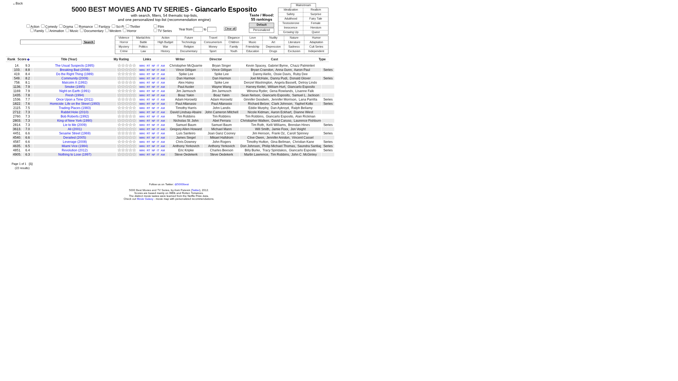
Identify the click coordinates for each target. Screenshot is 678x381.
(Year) (72, 59)
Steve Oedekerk (186, 154)
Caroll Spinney (298, 133)
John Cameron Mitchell (221, 112)
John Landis (221, 108)
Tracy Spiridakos (274, 150)
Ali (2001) (75, 129)
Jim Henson (260, 133)
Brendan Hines (299, 125)
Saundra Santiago (310, 146)
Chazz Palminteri (302, 65)
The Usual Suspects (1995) (74, 65)
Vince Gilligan (186, 70)
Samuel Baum (186, 125)
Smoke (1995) (75, 87)
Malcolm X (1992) (74, 82)
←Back (17, 3)
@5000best (182, 184)
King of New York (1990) (74, 121)
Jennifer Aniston (277, 137)
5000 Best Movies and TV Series (149, 190)
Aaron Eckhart (281, 112)
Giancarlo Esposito (301, 87)
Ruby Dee (300, 74)
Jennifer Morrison (283, 99)
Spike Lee (186, 74)
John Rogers (221, 142)
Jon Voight (298, 129)
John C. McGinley (304, 154)
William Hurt (276, 87)
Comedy (50, 27)
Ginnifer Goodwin (256, 99)
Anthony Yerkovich (186, 146)
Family (39, 31)
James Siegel (186, 137)
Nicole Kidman (258, 112)
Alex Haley (186, 82)
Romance (85, 27)
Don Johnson (250, 146)
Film (160, 27)
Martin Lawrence (256, 154)
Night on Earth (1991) (74, 91)
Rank (11, 59)
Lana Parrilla (308, 99)
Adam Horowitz (186, 99)
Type (322, 59)
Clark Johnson (281, 104)
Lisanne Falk (304, 91)
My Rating (121, 59)
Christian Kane (303, 142)
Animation (56, 31)
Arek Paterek (182, 190)
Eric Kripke (186, 150)
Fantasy (104, 27)
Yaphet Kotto (304, 104)
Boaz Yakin (186, 95)
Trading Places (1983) (75, 108)
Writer (180, 59)
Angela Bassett (285, 82)
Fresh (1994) (74, 95)
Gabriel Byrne (278, 65)
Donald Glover (300, 78)
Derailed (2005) (74, 137)
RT (148, 65)
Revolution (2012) (75, 150)
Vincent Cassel (303, 137)
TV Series (164, 31)
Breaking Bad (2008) (75, 70)
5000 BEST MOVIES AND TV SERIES (130, 9)
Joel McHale (259, 78)
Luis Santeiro (185, 133)
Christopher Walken (254, 121)
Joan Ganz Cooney (221, 133)
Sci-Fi (119, 27)
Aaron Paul (302, 70)
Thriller (134, 27)
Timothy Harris (186, 108)
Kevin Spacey (256, 65)
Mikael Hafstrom (221, 137)
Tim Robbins (186, 116)
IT (158, 65)
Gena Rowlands (281, 91)
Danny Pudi (278, 78)
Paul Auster (186, 87)
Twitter (195, 190)
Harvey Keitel (255, 87)
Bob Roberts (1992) (75, 116)
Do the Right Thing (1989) (74, 74)
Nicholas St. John (186, 121)
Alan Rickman (305, 116)
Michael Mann (221, 129)
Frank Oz (278, 133)
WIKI (142, 65)
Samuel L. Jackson (305, 95)
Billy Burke (252, 150)
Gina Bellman (280, 142)
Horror (131, 31)
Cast (274, 59)
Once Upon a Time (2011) (74, 99)
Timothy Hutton (257, 142)
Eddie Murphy (258, 108)
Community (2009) (74, 78)
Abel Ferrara (222, 121)
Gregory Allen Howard (186, 129)
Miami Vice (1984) (75, 146)
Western (115, 31)
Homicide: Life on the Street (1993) (75, 104)
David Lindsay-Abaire (186, 112)
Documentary (93, 31)
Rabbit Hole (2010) (74, 112)
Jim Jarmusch (186, 91)
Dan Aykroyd (280, 108)
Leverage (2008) (75, 142)
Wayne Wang (221, 87)
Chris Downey (186, 142)
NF (153, 65)
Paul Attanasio (186, 104)
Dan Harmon (186, 78)
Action (34, 27)
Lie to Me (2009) (75, 125)
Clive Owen (255, 137)
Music (73, 31)
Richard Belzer (258, 104)
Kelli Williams (276, 125)
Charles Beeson (221, 150)
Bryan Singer (221, 65)
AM (163, 65)
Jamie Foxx (280, 129)
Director (215, 59)
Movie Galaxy (145, 198)
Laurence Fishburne (308, 121)
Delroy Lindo (307, 82)
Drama (68, 27)
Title (64, 59)
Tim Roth (257, 125)
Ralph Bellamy (302, 108)
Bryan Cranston (262, 70)
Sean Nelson (250, 95)
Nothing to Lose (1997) (74, 154)
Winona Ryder (257, 91)
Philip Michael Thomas (278, 146)
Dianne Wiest (303, 112)
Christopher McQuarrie (186, 65)
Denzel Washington (258, 82)
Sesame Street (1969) (75, 133)
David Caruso (281, 121)
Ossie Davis (282, 74)
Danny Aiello (262, 74)
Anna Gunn (283, 70)
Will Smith (262, 129)
